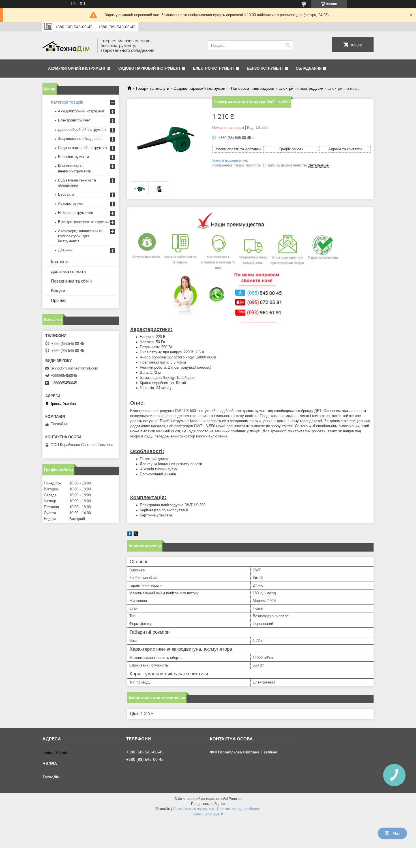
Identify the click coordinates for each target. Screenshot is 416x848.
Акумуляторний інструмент (77, 68)
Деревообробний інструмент (82, 129)
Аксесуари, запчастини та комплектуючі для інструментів (80, 236)
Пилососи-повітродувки (252, 88)
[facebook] (129, 535)
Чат (396, 833)
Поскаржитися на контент (194, 809)
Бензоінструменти (73, 157)
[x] (136, 535)
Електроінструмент (213, 68)
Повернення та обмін (71, 281)
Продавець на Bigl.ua (208, 804)
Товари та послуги (152, 88)
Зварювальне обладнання (80, 138)
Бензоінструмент (265, 68)
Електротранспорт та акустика (84, 222)
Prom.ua (235, 799)
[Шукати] (288, 45)
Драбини (65, 250)
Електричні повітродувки (300, 88)
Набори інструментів (75, 213)
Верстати (66, 194)
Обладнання (308, 68)
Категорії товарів (67, 102)
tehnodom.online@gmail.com (74, 368)
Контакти (59, 261)
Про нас (59, 300)
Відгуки (58, 290)
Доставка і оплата (68, 271)
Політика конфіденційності (238, 809)
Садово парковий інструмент (149, 68)
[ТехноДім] (67, 45)
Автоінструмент (71, 203)
